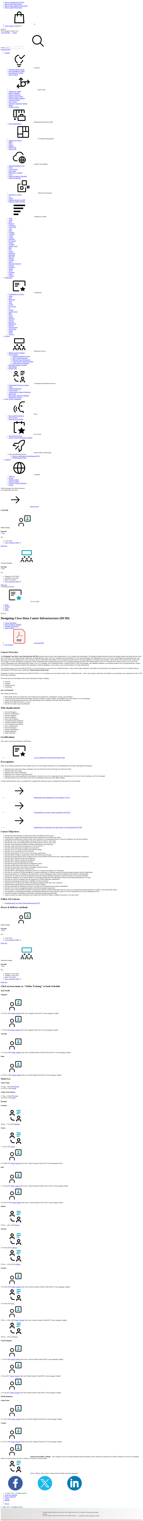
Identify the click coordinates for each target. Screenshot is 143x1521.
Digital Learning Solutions (17, 98)
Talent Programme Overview (21, 356)
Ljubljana (14, 1247)
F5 (9, 308)
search (3, 47)
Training (7, 53)
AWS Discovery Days (15, 436)
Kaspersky (12, 253)
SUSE (10, 270)
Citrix (10, 230)
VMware (11, 276)
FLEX (38, 1473)
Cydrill (11, 237)
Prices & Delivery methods (13, 624)
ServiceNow (12, 329)
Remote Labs (13, 368)
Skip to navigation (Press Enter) (14, 2)
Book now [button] (4, 546)
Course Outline (9, 628)
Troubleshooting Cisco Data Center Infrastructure (22, 903)
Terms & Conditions (11, 1495)
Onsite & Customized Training (18, 103)
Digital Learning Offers (16, 96)
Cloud (10, 167)
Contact (14, 33)
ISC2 (10, 250)
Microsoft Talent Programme (21, 360)
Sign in (7, 1504)
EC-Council (12, 241)
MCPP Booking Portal (19, 458)
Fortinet (11, 243)
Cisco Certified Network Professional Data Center (49, 757)
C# (9, 196)
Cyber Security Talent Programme (22, 361)
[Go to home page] (3, 29)
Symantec (12, 272)
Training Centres (14, 480)
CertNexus (12, 225)
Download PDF (39, 643)
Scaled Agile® (13, 327)
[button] (18, 26)
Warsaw (17, 1225)
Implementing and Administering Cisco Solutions (52, 797)
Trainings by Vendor (15, 91)
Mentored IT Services (15, 397)
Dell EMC (12, 239)
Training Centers (14, 107)
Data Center (12, 171)
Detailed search (5, 49)
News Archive (13, 417)
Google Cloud (13, 246)
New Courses (13, 102)
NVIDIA (11, 260)
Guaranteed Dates (14, 100)
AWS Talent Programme (20, 358)
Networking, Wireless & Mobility (19, 395)
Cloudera (11, 232)
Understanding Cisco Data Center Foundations (52, 812)
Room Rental (13, 367)
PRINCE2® (12, 147)
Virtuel (13, 1146)
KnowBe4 (12, 255)
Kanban (11, 145)
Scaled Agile (12, 149)
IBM (10, 248)
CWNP (11, 236)
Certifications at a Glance (16, 294)
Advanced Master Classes (16, 69)
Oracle (11, 262)
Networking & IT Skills (16, 73)
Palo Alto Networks (15, 264)
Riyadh (16, 1086)
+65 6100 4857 (5, 33)
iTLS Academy (13, 354)
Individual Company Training (18, 365)
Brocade (11, 223)
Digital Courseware (15, 95)
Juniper (11, 251)
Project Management (15, 124)
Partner (11, 105)
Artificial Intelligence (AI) (17, 166)
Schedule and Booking (12, 626)
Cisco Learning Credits (12, 542)
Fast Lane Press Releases (16, 416)
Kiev (12, 1303)
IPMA (10, 142)
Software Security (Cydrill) (17, 200)
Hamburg (17, 1124)
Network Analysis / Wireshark (18, 176)
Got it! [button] (45, 1514)
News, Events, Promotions (13, 399)
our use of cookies (92, 1512)
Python (11, 198)
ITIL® (11, 144)
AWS (10, 222)
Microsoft (11, 257)
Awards (11, 478)
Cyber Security (13, 169)
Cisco (10, 229)
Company (8, 459)
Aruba (10, 220)
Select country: (9, 26)
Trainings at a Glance (15, 140)
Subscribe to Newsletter (16, 419)
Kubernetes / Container (16, 173)
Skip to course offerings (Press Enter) (16, 6)
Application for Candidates (20, 363)
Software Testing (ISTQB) (17, 202)
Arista (10, 218)
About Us (12, 476)
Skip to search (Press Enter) (13, 4)
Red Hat (11, 265)
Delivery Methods (14, 93)
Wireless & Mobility (15, 178)
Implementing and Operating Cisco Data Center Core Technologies (58, 827)
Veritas (11, 274)
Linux (10, 174)
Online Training (16, 1013)
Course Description (11, 623)
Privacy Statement (10, 1497)
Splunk (11, 269)
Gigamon (11, 244)
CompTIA (12, 234)
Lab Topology (9, 645)
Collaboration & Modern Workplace (20, 392)
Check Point (12, 227)
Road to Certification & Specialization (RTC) (26, 456)
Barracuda (12, 299)
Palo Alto (11, 322)
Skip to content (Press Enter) (13, 7)
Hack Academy (13, 75)
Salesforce (12, 267)
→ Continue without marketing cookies (88, 1515)
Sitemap (7, 1500)
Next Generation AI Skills (17, 71)
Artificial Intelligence (15, 389)
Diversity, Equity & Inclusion (18, 483)
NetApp (11, 258)
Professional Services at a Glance (19, 385)
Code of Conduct (14, 481)
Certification (8, 277)
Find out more (34, 506)
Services (7, 336)
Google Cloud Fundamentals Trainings (20, 438)
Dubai (16, 1096)
